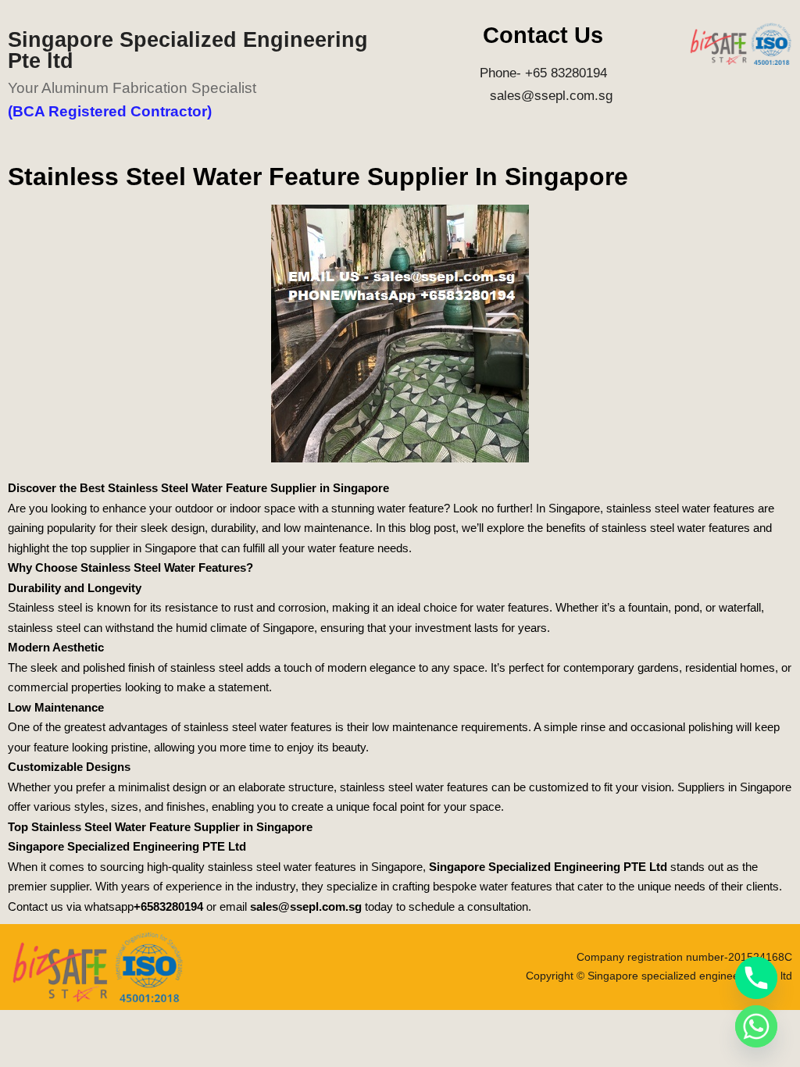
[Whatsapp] (756, 1026)
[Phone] (756, 978)
